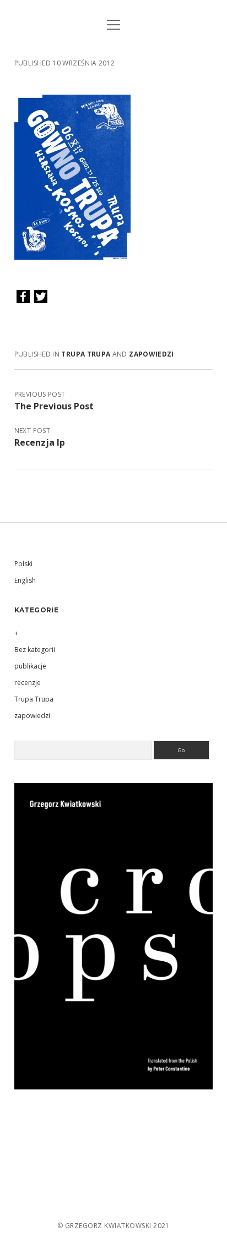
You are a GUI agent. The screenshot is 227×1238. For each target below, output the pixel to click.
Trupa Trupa (85, 354)
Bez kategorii (34, 649)
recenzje (27, 682)
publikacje (30, 666)
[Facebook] (23, 297)
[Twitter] (41, 297)
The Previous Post (54, 406)
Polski (23, 563)
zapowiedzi (151, 354)
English (25, 580)
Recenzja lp (39, 442)
